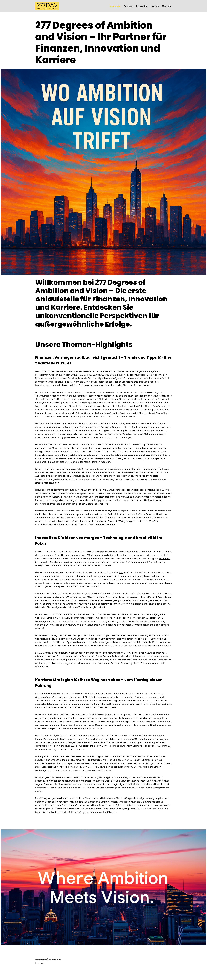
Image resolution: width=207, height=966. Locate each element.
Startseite (115, 6)
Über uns (166, 6)
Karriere (155, 6)
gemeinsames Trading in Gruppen (103, 427)
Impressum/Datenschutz (48, 959)
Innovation (142, 6)
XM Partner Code (57, 472)
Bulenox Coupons (84, 413)
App (121, 572)
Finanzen (128, 6)
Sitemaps (40, 963)
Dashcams (164, 558)
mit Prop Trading (78, 385)
